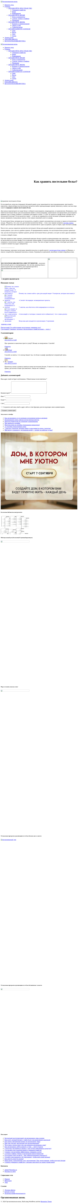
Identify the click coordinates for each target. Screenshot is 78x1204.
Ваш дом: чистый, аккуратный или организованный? (22, 1143)
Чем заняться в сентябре (12, 423)
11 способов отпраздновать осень (15, 426)
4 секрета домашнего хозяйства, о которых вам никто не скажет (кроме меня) (30, 1162)
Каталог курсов (10, 1192)
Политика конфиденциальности (15, 1193)
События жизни (17, 27)
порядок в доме (6, 324)
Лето (13, 34)
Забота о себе (16, 25)
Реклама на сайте (10, 1171)
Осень (14, 36)
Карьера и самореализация (20, 24)
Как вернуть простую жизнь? (14, 1159)
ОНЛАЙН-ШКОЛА (11, 39)
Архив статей (9, 37)
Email (3, 400)
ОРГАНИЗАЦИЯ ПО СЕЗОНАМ (19, 29)
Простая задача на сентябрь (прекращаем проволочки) (22, 425)
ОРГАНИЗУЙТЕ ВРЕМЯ (16, 15)
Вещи (14, 12)
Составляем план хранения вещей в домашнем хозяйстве (23, 1150)
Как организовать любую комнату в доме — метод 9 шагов (24, 1147)
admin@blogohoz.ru (11, 1170)
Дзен (6, 1182)
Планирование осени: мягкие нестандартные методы (22, 420)
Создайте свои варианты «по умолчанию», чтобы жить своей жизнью (27, 1157)
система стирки (68, 223)
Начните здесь (9, 5)
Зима (13, 30)
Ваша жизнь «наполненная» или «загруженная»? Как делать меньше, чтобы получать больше (35, 1160)
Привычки (15, 20)
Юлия (10, 350)
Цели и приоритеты (18, 17)
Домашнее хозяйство (19, 10)
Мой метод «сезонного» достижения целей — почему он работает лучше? (29, 430)
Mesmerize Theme (46, 1201)
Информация (16, 13)
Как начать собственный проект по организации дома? (22, 1141)
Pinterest (7, 1179)
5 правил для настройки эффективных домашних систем (23, 1152)
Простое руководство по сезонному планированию (21, 421)
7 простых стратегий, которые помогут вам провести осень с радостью (28, 428)
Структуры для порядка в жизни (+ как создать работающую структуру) (28, 1148)
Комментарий (6, 393)
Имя (3, 396)
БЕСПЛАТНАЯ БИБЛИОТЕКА (15, 41)
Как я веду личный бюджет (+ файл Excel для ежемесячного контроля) (27, 1140)
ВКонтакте (8, 1181)
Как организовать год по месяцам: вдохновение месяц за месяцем (26, 418)
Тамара (10, 361)
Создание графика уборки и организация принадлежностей (24, 1153)
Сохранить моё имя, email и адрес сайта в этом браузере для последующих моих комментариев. (34, 407)
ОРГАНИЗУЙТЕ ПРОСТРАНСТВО (20, 8)
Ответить (8, 346)
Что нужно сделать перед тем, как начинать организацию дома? (25, 1145)
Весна (14, 32)
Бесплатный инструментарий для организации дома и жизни (24, 1138)
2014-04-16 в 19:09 (11, 351)
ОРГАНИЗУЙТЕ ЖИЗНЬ (16, 22)
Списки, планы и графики (20, 18)
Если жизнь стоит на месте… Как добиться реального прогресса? (26, 1155)
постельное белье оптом (57, 250)
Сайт (2, 403)
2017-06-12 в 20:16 (11, 363)
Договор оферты (10, 1190)
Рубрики (7, 6)
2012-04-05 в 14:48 (11, 340)
